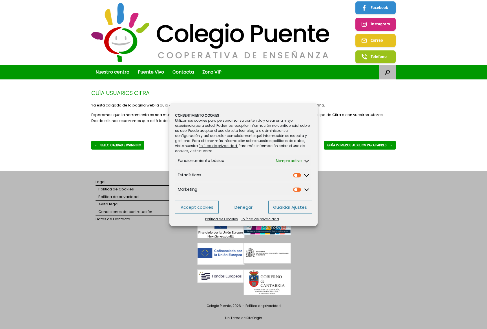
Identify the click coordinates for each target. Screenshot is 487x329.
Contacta (183, 72)
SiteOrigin (254, 318)
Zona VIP (212, 72)
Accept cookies (197, 207)
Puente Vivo (151, 72)
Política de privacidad (260, 219)
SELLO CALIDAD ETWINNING (117, 145)
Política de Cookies (221, 219)
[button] (387, 72)
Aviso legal (108, 204)
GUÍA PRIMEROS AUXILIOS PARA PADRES (360, 145)
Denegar (243, 207)
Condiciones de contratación (125, 211)
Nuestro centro (112, 72)
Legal (100, 181)
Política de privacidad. (218, 145)
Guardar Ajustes (290, 207)
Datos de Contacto (113, 219)
